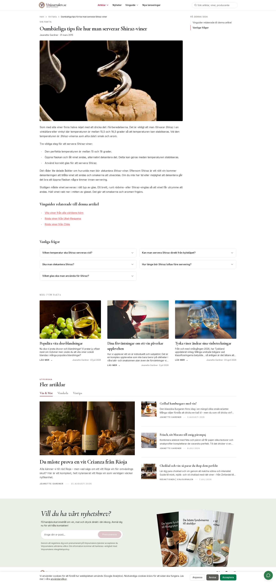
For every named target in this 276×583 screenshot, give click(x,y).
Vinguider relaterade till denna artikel (212, 22)
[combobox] (215, 5)
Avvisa (212, 577)
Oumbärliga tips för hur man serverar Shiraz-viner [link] (84, 17)
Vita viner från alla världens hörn (64, 212)
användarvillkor (59, 579)
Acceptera (228, 577)
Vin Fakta (52, 17)
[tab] (46, 393)
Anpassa (197, 577)
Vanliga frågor (201, 27)
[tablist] (138, 393)
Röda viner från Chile (57, 224)
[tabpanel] (138, 444)
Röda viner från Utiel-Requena (63, 218)
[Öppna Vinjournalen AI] (268, 575)
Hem (42, 17)
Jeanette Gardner (49, 35)
